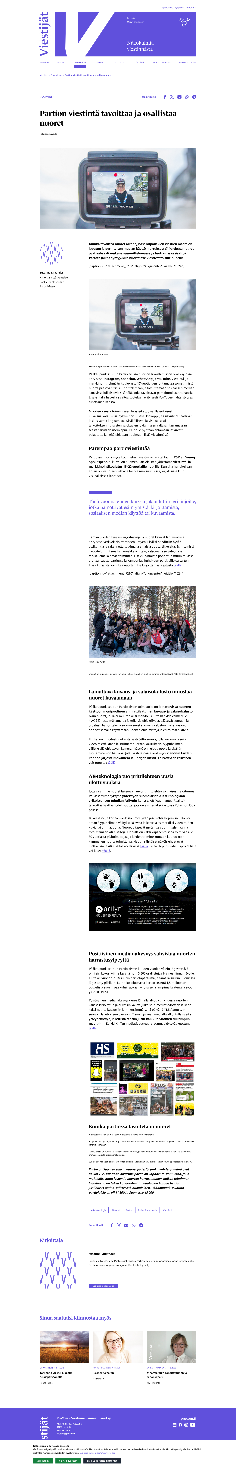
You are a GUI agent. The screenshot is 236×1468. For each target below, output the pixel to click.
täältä (93, 1028)
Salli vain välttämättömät (102, 1460)
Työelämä (138, 62)
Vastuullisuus (187, 62)
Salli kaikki (42, 1460)
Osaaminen (79, 62)
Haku (132, 18)
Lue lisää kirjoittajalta (103, 1286)
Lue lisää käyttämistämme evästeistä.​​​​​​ (97, 1453)
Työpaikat (179, 7)
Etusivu (44, 62)
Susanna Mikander (51, 272)
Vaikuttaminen (162, 62)
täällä (144, 846)
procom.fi (188, 1418)
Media (60, 62)
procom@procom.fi (66, 1433)
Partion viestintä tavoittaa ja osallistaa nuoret (89, 75)
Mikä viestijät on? (135, 22)
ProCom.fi (191, 7)
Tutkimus (118, 62)
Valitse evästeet (68, 1460)
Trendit (100, 62)
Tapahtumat (167, 7)
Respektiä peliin (103, 1372)
